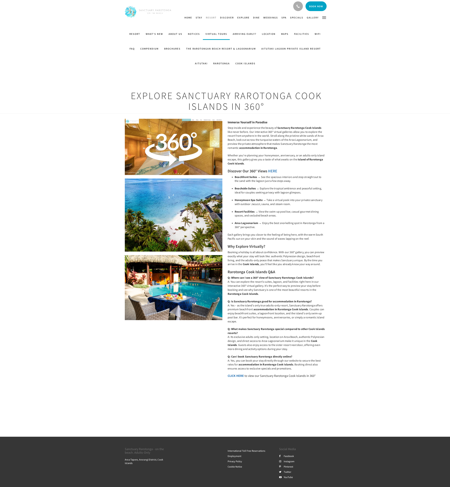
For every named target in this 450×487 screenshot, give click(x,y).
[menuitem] (189, 17)
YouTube (288, 477)
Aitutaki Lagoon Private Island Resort (291, 48)
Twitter (287, 471)
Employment (234, 456)
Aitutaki (201, 63)
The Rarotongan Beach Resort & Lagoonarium (221, 48)
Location (268, 33)
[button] (324, 17)
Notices (194, 33)
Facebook (289, 456)
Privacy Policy (235, 461)
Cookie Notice (235, 466)
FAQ (132, 48)
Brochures (172, 48)
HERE (272, 170)
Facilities (301, 33)
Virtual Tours (216, 33)
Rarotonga (221, 63)
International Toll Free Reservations (246, 450)
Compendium (149, 48)
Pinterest (288, 466)
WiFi (318, 33)
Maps (284, 33)
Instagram (289, 461)
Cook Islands (245, 63)
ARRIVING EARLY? (244, 33)
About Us (175, 33)
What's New (154, 33)
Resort (134, 33)
